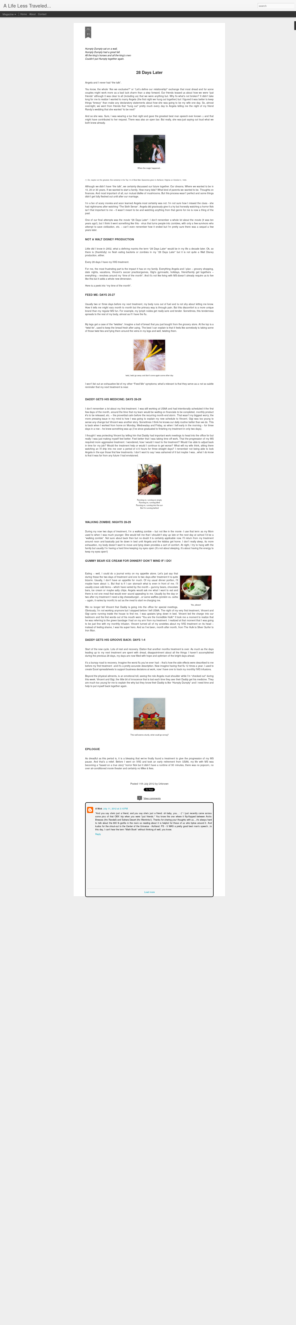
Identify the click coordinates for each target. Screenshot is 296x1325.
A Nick (98, 808)
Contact (42, 14)
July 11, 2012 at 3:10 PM (115, 808)
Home (23, 14)
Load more (149, 891)
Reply (98, 833)
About (32, 14)
